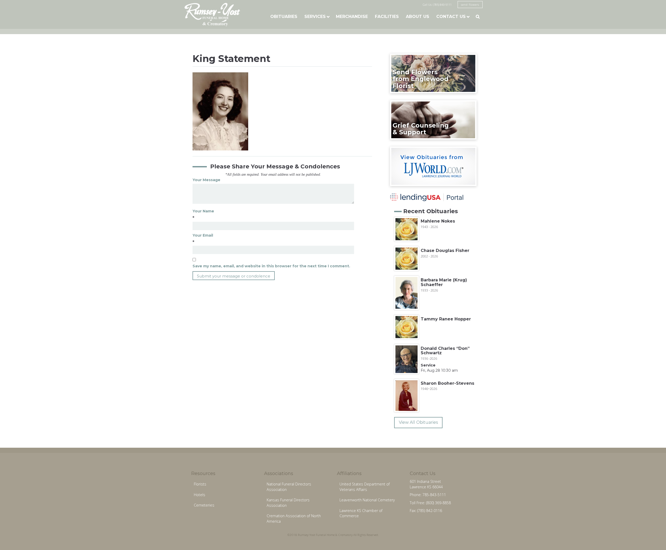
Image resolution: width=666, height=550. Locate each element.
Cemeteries (204, 505)
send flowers (470, 5)
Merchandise (352, 16)
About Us (417, 16)
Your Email (203, 235)
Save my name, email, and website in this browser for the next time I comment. (271, 266)
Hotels (199, 494)
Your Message (206, 180)
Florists (200, 484)
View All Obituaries (418, 422)
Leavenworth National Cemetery (367, 499)
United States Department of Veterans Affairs (365, 487)
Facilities (387, 16)
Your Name (203, 211)
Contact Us (451, 16)
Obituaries (283, 16)
